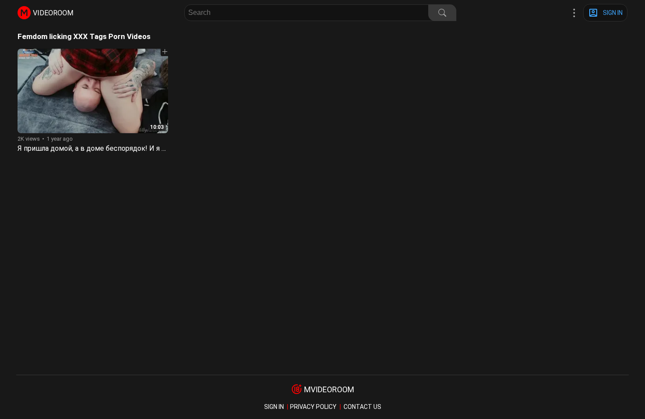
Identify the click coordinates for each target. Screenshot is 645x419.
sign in (274, 406)
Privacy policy (313, 406)
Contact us (362, 406)
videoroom (53, 13)
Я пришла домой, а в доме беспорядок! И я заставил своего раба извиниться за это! (158, 148)
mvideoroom (329, 389)
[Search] (442, 12)
